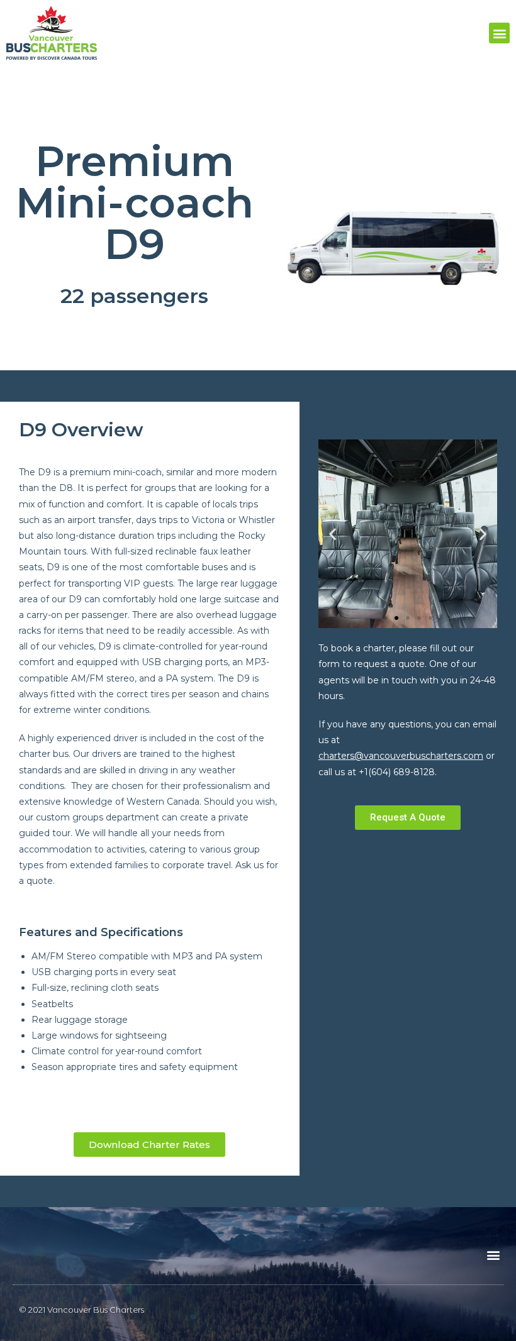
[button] (499, 33)
